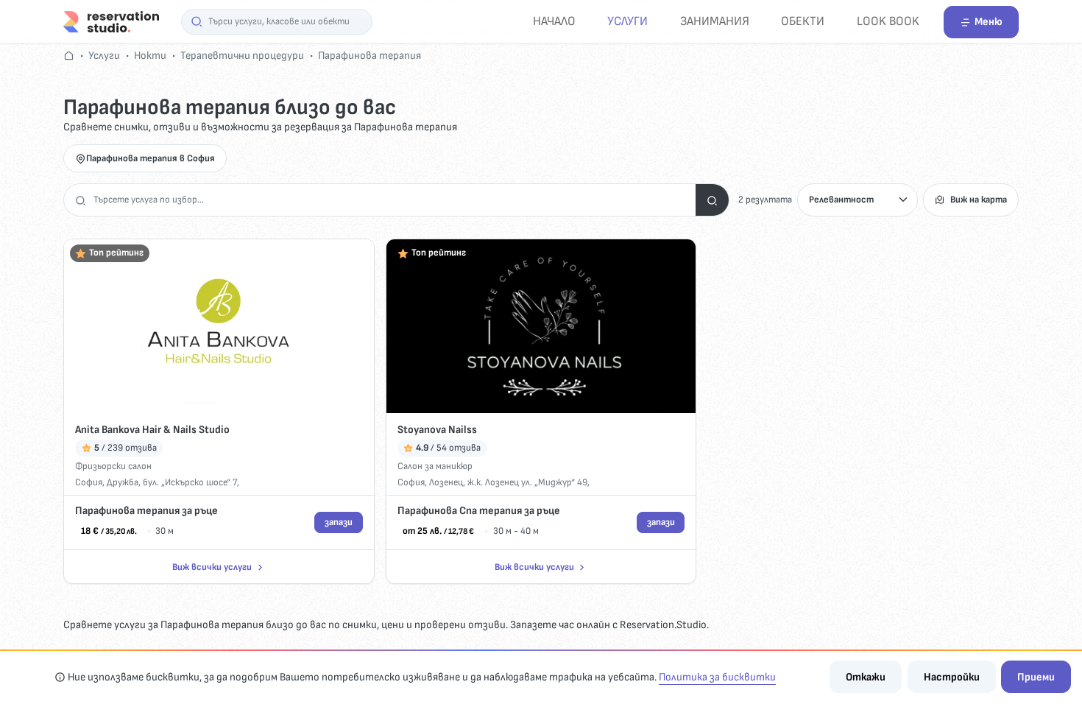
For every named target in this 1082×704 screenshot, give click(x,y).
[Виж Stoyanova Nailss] (541, 326)
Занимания (714, 21)
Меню (989, 22)
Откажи (865, 677)
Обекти (802, 21)
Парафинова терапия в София (150, 158)
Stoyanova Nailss (437, 430)
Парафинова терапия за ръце (146, 511)
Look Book (888, 21)
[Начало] (111, 21)
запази (339, 522)
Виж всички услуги (212, 567)
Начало (554, 21)
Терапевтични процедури (242, 56)
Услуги (627, 21)
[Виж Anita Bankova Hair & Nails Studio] (219, 326)
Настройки (952, 677)
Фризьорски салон (113, 466)
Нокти (150, 56)
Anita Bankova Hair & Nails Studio (152, 430)
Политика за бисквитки (717, 677)
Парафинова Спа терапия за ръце (478, 511)
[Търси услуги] (712, 200)
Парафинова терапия (369, 56)
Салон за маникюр (435, 466)
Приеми (1036, 677)
